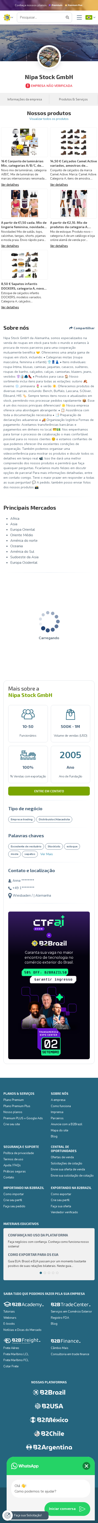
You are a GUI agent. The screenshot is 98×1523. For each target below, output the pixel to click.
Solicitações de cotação (66, 1163)
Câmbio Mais (59, 1348)
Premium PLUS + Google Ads (23, 1118)
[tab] (41, 1273)
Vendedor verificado (64, 1212)
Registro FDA (60, 1318)
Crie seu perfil (12, 1200)
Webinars (9, 1318)
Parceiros (57, 1118)
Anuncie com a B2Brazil (66, 1124)
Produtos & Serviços (73, 99)
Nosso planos (12, 1112)
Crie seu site (11, 1124)
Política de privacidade (18, 1153)
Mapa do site (59, 1130)
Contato (8, 1177)
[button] (8, 17)
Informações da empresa (25, 99)
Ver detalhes (10, 184)
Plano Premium (13, 1100)
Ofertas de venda (62, 1157)
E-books (9, 1324)
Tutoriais (9, 1312)
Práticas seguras (14, 1171)
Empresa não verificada (51, 86)
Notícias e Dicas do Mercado (22, 1330)
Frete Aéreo (11, 1348)
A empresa (58, 1100)
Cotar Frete (10, 1366)
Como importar (13, 1194)
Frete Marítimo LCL (16, 1354)
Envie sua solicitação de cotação (72, 1176)
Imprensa (57, 1112)
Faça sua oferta (61, 1206)
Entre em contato (49, 791)
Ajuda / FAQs (12, 1165)
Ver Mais (46, 854)
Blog (54, 1136)
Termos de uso (13, 1159)
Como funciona (61, 1106)
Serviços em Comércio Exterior (71, 1312)
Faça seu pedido (14, 1206)
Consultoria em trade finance (70, 1354)
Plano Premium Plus (16, 1106)
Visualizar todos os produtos (49, 119)
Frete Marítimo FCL (16, 1360)
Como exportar (61, 1194)
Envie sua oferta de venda (68, 1169)
